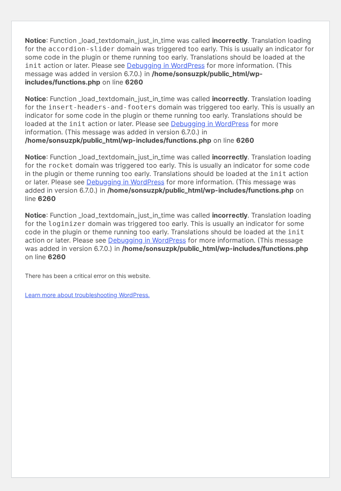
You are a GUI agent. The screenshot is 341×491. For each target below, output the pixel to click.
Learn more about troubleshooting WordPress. (87, 294)
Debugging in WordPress (166, 65)
